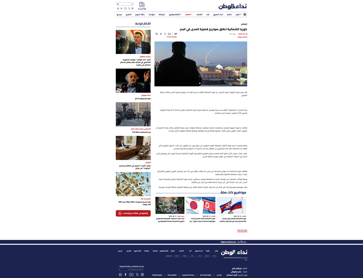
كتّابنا (229, 14)
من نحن (219, 275)
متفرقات (184, 256)
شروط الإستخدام (205, 275)
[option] (200, 63)
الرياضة (162, 14)
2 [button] (199, 84)
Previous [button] (245, 64)
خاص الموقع (169, 256)
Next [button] (157, 64)
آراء (207, 14)
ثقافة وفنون (174, 14)
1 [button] (201, 84)
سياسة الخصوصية (188, 275)
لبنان (238, 14)
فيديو (119, 14)
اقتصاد (199, 14)
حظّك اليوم (140, 14)
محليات (199, 256)
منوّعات (152, 14)
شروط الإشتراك (157, 275)
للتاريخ (128, 14)
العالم (188, 14)
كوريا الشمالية (242, 230)
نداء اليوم (207, 256)
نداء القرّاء (177, 256)
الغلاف (214, 256)
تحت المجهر (218, 14)
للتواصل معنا (172, 275)
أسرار (192, 256)
